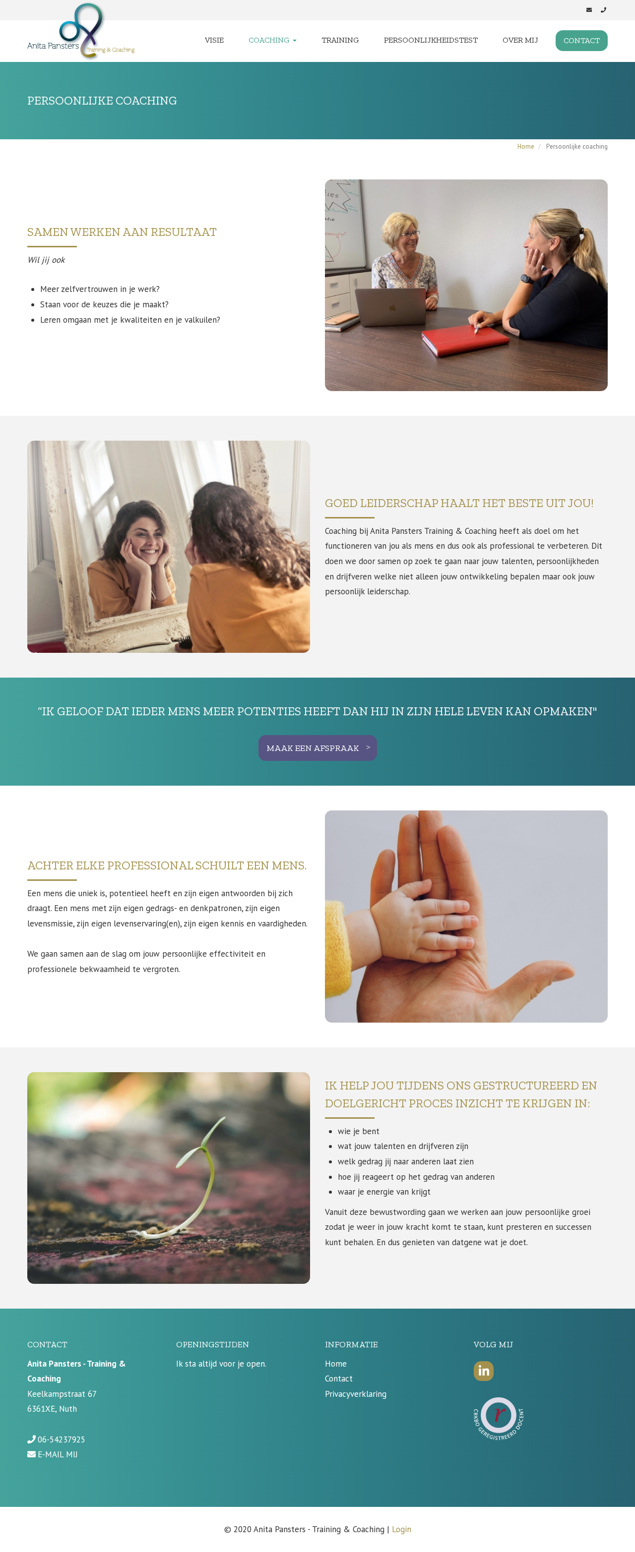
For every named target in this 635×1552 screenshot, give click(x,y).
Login (401, 1529)
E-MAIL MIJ (58, 1454)
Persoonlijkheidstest (431, 40)
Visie (214, 40)
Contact (582, 40)
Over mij (520, 40)
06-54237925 (61, 1439)
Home (525, 146)
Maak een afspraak (312, 748)
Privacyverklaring (355, 1393)
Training (340, 40)
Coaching (270, 40)
